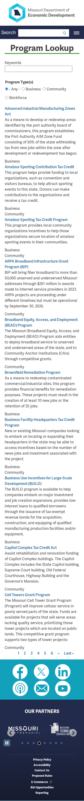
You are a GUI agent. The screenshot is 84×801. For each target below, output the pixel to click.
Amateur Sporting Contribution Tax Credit (39, 166)
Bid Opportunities (42, 787)
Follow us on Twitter (41, 672)
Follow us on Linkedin (62, 672)
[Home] (42, 13)
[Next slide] (73, 733)
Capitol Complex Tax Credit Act (31, 547)
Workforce (18, 97)
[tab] (22, 743)
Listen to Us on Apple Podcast (20, 688)
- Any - (14, 89)
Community (56, 89)
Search (8, 33)
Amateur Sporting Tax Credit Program (36, 219)
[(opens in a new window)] (23, 729)
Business (33, 89)
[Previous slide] (11, 733)
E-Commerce (39, 782)
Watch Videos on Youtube (62, 688)
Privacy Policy (42, 760)
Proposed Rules (42, 776)
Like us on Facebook (20, 672)
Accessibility (42, 765)
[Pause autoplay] (7, 743)
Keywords (13, 62)
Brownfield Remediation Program (32, 372)
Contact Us (42, 770)
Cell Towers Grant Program (27, 594)
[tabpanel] (23, 729)
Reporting (42, 793)
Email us (41, 688)
